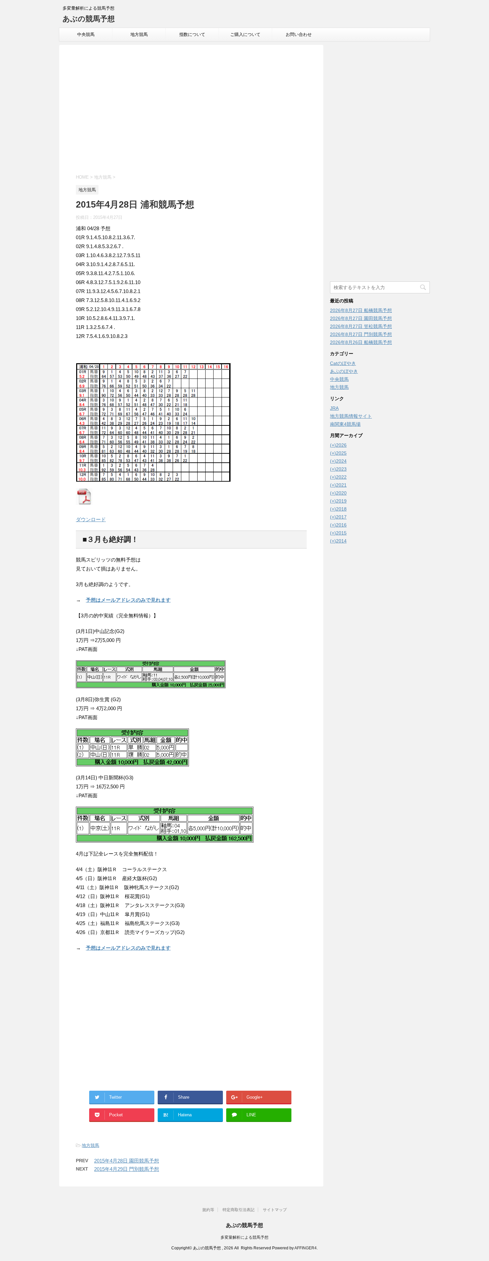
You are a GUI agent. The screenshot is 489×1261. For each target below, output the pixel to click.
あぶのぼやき (344, 371)
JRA (334, 408)
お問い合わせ (299, 34)
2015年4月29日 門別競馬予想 (126, 1169)
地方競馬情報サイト (351, 416)
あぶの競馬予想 (89, 19)
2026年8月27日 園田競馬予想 (361, 318)
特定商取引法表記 (238, 1209)
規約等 (208, 1209)
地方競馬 (139, 34)
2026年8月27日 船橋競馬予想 (361, 310)
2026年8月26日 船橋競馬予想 (361, 342)
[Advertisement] (191, 110)
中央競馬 (85, 34)
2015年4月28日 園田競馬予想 (126, 1161)
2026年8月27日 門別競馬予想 (361, 334)
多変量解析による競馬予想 (244, 1237)
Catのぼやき (343, 363)
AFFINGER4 (305, 1248)
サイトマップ (275, 1209)
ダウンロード (91, 519)
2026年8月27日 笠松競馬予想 (361, 326)
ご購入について (245, 34)
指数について (192, 34)
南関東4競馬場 (345, 424)
